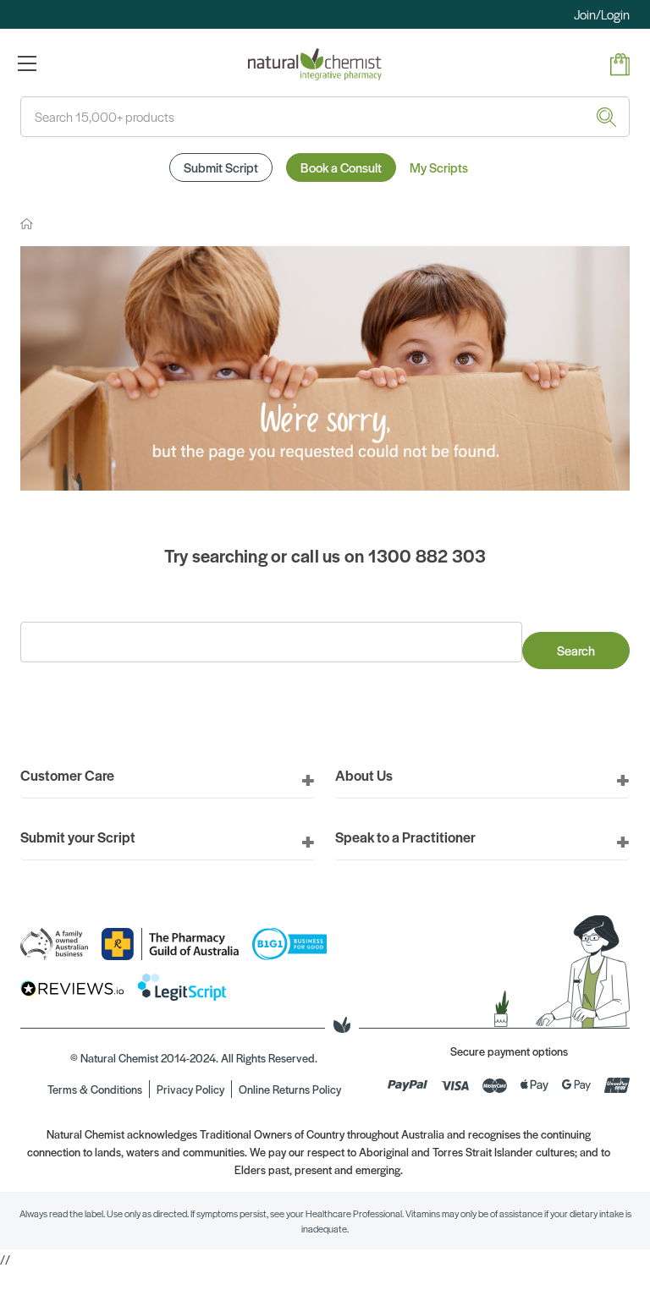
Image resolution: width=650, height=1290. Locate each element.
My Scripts (439, 167)
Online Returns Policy (290, 1089)
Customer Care (67, 775)
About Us (364, 775)
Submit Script (221, 167)
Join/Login (602, 14)
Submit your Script (77, 836)
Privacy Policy (190, 1089)
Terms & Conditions (94, 1089)
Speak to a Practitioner (405, 836)
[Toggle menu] (26, 63)
